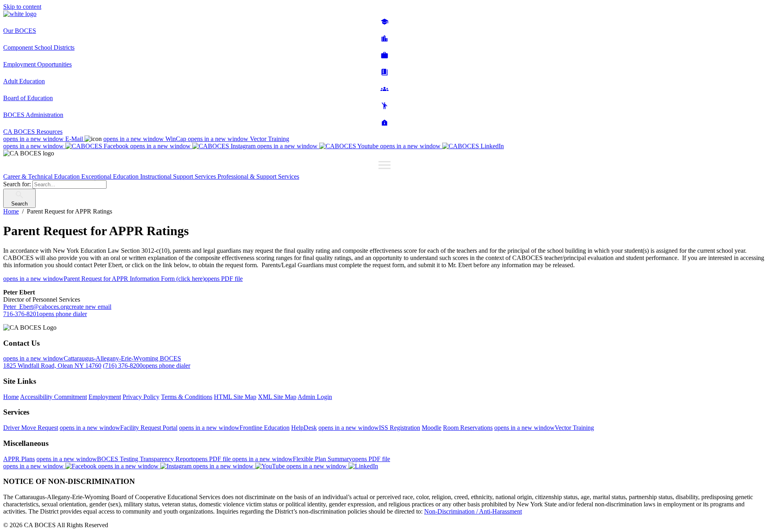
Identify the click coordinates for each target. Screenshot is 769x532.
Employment (105, 396)
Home (11, 396)
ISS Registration (369, 427)
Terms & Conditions (186, 396)
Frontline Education (234, 427)
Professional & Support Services (258, 176)
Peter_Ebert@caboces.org (57, 306)
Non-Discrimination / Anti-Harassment (473, 511)
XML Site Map (277, 396)
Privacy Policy (141, 396)
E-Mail (44, 138)
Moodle (431, 427)
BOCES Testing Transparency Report (134, 458)
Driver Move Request (30, 427)
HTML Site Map (235, 396)
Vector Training (238, 138)
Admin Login (315, 396)
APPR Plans (19, 458)
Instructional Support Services (178, 176)
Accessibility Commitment (53, 396)
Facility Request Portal (118, 427)
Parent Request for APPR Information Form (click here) (123, 278)
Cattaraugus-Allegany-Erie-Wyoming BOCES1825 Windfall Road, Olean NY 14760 (92, 362)
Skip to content (22, 6)
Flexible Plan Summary (311, 458)
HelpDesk (304, 427)
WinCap (145, 138)
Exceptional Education (110, 176)
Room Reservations (468, 427)
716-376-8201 (45, 313)
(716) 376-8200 (146, 365)
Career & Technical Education (42, 176)
